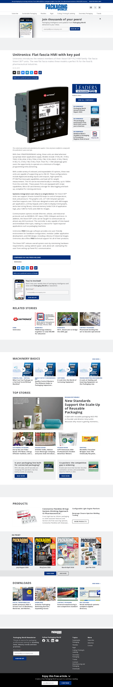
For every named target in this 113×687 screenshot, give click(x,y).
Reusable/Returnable (72, 397)
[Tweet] (31, 72)
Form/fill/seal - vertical (21, 378)
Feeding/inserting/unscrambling (91, 378)
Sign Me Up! (75, 29)
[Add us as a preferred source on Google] (40, 72)
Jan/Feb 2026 (90, 567)
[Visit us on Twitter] (48, 640)
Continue (65, 683)
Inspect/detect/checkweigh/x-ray (45, 378)
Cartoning (61, 378)
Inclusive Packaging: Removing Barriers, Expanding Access (42, 606)
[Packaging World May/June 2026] (45, 551)
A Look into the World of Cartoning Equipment (66, 381)
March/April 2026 (68, 567)
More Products (80, 521)
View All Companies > (86, 100)
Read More (21, 476)
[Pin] (35, 72)
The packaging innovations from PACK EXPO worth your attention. (80, 123)
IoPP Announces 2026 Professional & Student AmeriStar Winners (66, 452)
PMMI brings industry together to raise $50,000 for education (44, 332)
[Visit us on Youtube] (56, 640)
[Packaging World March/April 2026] (67, 551)
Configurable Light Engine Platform (86, 509)
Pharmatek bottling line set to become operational (90, 331)
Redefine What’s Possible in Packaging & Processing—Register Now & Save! (81, 136)
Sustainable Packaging (21, 447)
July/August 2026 (22, 567)
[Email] (18, 72)
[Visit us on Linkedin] (52, 640)
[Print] (14, 72)
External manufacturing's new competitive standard (67, 605)
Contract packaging (87, 327)
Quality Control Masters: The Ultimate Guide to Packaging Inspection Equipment (44, 383)
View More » (96, 359)
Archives (63, 573)
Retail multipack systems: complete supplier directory (89, 606)
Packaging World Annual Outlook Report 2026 (80, 110)
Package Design (40, 447)
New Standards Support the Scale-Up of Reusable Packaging (82, 406)
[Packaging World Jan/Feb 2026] (90, 551)
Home (14, 327)
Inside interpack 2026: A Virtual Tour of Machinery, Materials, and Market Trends (23, 607)
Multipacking (84, 602)
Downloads (39, 602)
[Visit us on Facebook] (43, 640)
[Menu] (99, 7)
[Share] (23, 72)
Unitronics (18, 262)
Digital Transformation (21, 602)
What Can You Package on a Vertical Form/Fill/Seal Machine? (23, 382)
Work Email (30, 289)
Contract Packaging (64, 602)
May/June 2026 (45, 567)
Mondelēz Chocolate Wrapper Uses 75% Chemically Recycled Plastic (87, 452)
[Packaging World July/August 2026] (22, 551)
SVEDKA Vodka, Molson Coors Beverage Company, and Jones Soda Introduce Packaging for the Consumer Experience (45, 452)
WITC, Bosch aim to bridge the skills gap (67, 331)
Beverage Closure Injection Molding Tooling (86, 514)
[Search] (95, 7)
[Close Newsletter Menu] (100, 19)
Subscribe (50, 573)
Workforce (39, 327)
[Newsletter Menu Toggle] (91, 7)
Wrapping (83, 447)
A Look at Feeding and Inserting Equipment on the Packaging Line (89, 382)
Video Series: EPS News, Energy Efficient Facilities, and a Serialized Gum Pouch (22, 452)
